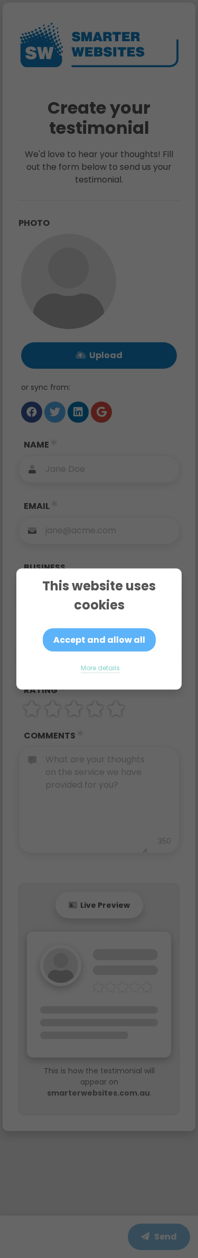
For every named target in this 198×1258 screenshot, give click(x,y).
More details (100, 667)
